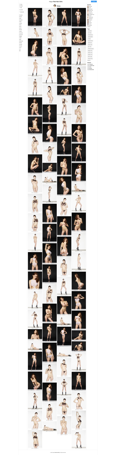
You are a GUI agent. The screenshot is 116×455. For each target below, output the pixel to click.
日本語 (20, 37)
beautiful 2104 (90, 34)
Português (21, 15)
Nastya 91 (90, 19)
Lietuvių (20, 31)
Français (20, 45)
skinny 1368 (90, 56)
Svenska (20, 44)
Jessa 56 (90, 25)
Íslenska (20, 29)
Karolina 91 (91, 18)
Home (21, 4)
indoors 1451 (90, 52)
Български (21, 32)
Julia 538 (90, 6)
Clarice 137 (91, 13)
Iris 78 (90, 21)
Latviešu (20, 23)
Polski (20, 18)
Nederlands (21, 40)
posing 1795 (90, 44)
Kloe (58, 5)
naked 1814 (90, 42)
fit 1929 (89, 38)
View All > (89, 26)
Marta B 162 (91, 10)
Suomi (20, 26)
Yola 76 (90, 23)
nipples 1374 (90, 54)
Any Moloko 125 (91, 14)
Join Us (94, 1)
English (20, 36)
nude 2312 (89, 30)
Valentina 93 (91, 17)
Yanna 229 (90, 9)
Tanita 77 (90, 22)
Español (20, 16)
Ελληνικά (21, 34)
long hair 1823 (90, 40)
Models (21, 5)
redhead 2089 (90, 36)
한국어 (20, 47)
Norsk (20, 39)
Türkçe (20, 21)
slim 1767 (89, 46)
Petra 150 (90, 11)
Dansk (20, 24)
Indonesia (20, 19)
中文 (20, 49)
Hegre (55, 1)
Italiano (20, 28)
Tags (21, 7)
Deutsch (20, 42)
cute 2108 (89, 32)
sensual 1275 (90, 58)
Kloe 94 (90, 15)
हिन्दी (20, 50)
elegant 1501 (90, 50)
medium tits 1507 (90, 48)
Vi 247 (90, 7)
